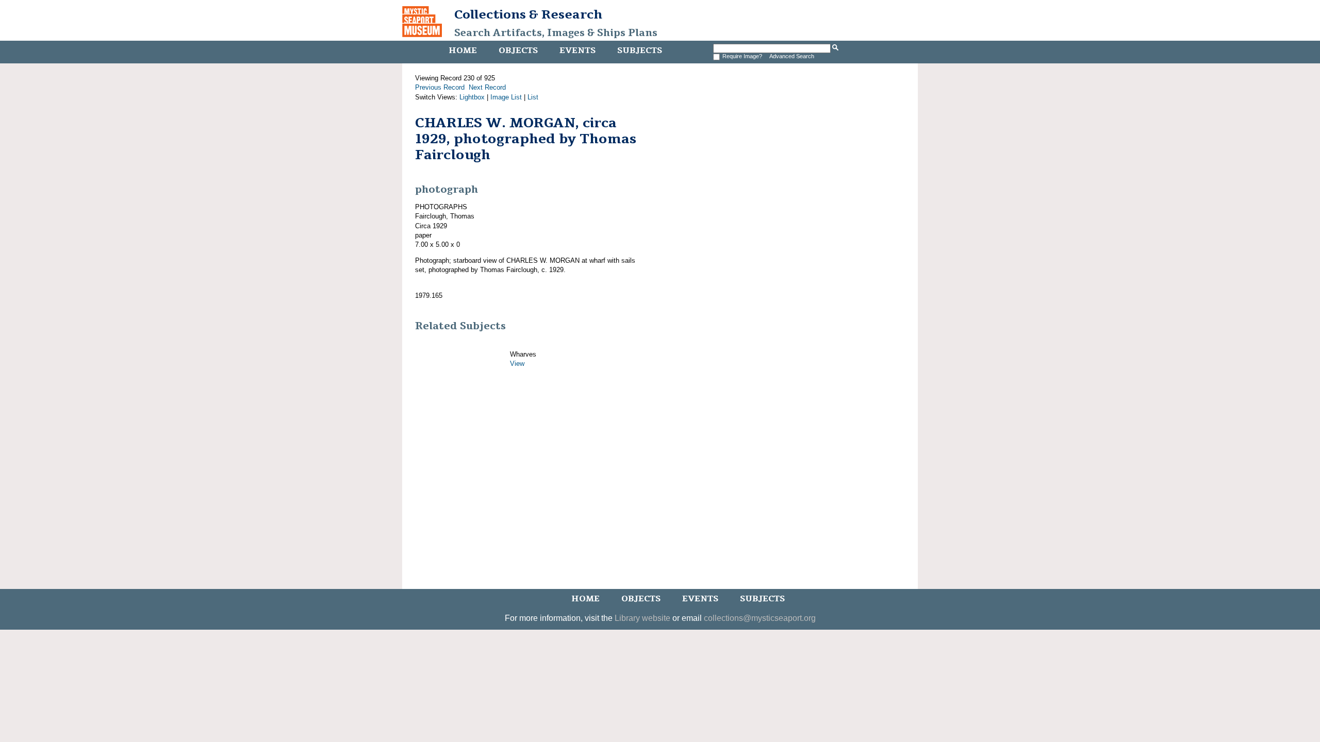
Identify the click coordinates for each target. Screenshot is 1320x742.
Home (463, 50)
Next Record (487, 87)
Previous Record (440, 87)
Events (577, 50)
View (517, 363)
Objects (518, 50)
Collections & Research (528, 14)
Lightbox (472, 97)
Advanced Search (791, 56)
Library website (642, 618)
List (532, 97)
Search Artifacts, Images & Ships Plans (555, 33)
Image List (506, 97)
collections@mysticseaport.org (760, 618)
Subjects (639, 50)
